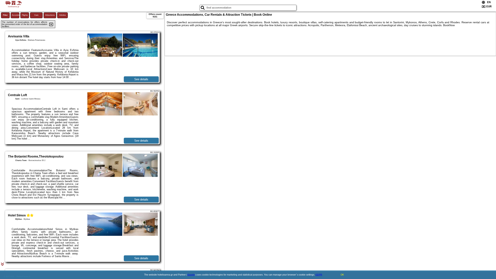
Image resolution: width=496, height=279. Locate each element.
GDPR (318, 274)
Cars (36, 15)
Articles (62, 15)
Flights (25, 15)
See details (141, 79)
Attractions (50, 15)
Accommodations (15, 15)
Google (191, 274)
